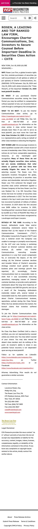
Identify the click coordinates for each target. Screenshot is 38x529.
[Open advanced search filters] (29, 18)
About (10, 517)
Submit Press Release (11, 521)
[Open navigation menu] (3, 18)
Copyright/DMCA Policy (13, 526)
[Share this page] (35, 18)
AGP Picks (5, 3)
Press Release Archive (22, 517)
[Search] (25, 18)
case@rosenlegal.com (10, 124)
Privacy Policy (29, 526)
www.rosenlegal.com (12, 412)
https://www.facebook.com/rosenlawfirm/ (18, 368)
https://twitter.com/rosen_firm (13, 363)
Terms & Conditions (28, 521)
